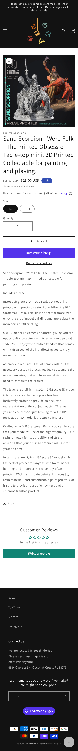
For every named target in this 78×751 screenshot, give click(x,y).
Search (12, 598)
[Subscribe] (64, 696)
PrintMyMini (32, 743)
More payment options (39, 262)
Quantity (8, 218)
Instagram (15, 626)
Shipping (7, 186)
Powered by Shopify (50, 743)
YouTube (14, 607)
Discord (13, 617)
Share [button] (12, 503)
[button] (5, 31)
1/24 (27, 209)
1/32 (10, 209)
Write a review (39, 553)
